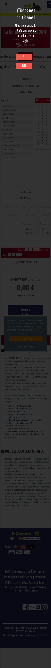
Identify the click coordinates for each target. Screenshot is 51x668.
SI (24, 57)
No (24, 66)
